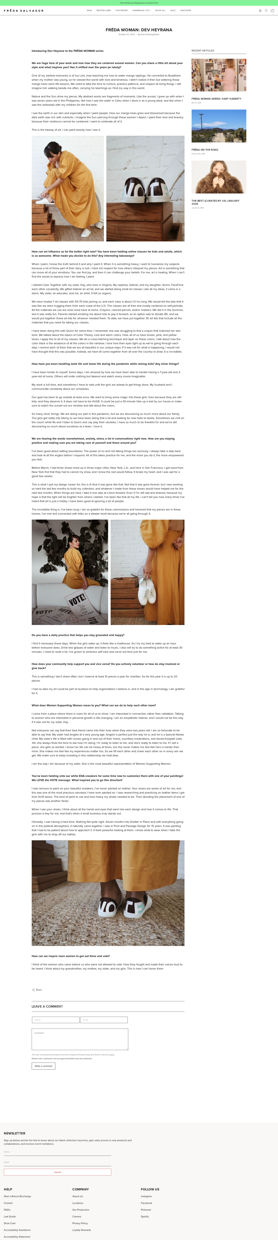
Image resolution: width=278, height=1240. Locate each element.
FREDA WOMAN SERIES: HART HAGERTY (216, 99)
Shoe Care (10, 1223)
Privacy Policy (84, 1054)
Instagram (146, 1196)
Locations (77, 1203)
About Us (77, 1196)
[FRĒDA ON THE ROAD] (219, 126)
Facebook (146, 1203)
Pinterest (146, 1209)
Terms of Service (102, 1054)
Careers (76, 1216)
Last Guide (10, 1216)
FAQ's (7, 1209)
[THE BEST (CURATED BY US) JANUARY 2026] (219, 177)
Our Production (80, 1209)
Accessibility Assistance (17, 1230)
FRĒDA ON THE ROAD (205, 150)
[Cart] (272, 10)
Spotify (145, 1216)
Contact (8, 1203)
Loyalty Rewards (81, 1230)
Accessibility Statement (17, 1236)
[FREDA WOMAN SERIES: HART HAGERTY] (219, 75)
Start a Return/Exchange (17, 1196)
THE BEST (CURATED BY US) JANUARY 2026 (215, 202)
